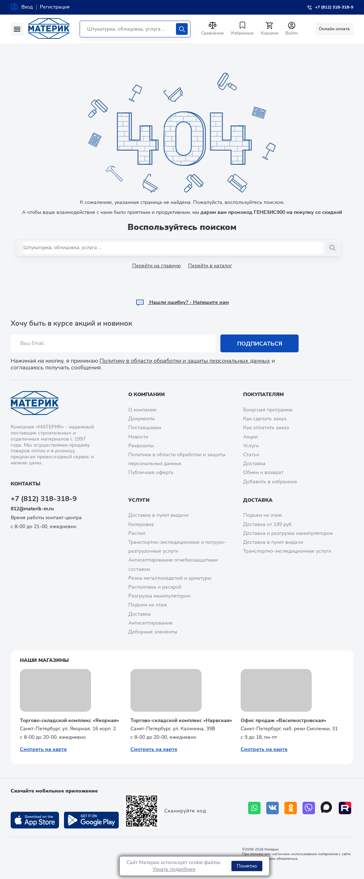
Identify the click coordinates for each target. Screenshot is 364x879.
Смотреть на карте (43, 749)
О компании (146, 394)
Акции (250, 436)
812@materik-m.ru (32, 508)
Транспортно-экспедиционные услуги (287, 551)
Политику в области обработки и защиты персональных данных (185, 361)
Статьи (251, 454)
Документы (141, 418)
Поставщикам (144, 427)
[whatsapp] (254, 808)
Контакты (25, 483)
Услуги (251, 445)
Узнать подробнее (174, 869)
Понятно (247, 866)
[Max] (327, 808)
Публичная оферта (150, 472)
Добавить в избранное (270, 481)
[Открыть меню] (17, 29)
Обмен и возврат (263, 472)
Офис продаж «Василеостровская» (283, 720)
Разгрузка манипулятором (159, 596)
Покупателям (263, 394)
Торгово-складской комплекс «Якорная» (69, 720)
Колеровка (141, 524)
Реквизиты (141, 445)
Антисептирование (150, 623)
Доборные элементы (152, 631)
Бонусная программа (268, 409)
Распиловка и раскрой (154, 587)
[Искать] (182, 29)
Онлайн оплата (334, 29)
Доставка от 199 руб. (268, 524)
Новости (138, 436)
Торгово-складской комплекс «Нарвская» (181, 720)
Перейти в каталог (210, 265)
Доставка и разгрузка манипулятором (288, 533)
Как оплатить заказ (266, 427)
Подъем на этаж (147, 604)
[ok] (290, 808)
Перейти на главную (156, 265)
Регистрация (55, 7)
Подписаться (259, 344)
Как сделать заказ (265, 418)
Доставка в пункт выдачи (158, 515)
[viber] (309, 808)
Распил (136, 533)
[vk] (272, 808)
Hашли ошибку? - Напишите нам (188, 302)
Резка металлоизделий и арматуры (169, 578)
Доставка (254, 463)
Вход (27, 7)
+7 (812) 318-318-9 (44, 499)
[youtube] (345, 808)
